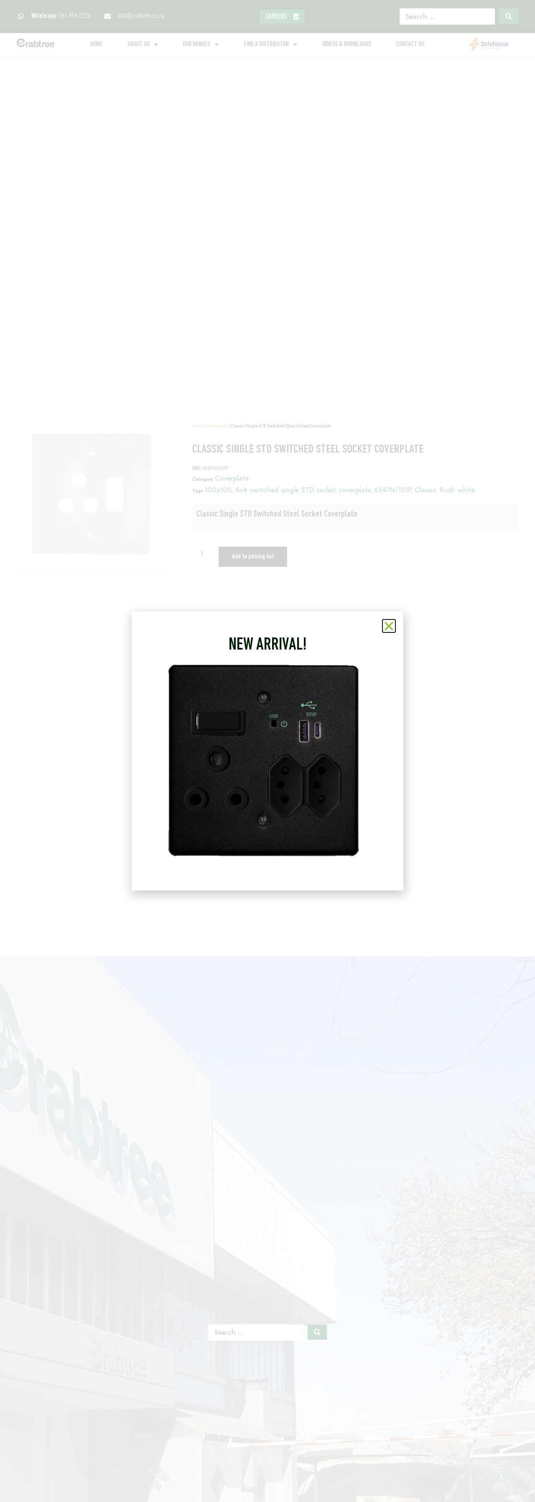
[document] (267, 751)
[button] (389, 626)
